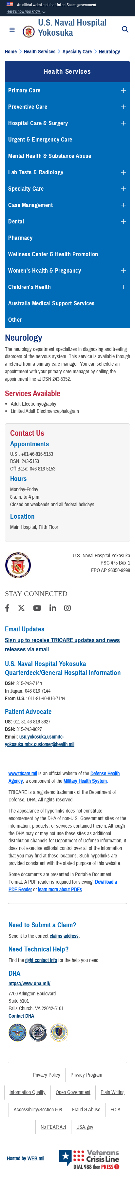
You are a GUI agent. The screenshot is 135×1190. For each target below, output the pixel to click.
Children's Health (29, 287)
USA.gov (84, 1127)
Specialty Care (26, 188)
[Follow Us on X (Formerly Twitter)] (21, 609)
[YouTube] (37, 609)
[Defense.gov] (18, 1031)
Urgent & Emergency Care (40, 139)
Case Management (30, 205)
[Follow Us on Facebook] (7, 609)
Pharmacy (20, 237)
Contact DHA (21, 1016)
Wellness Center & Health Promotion (53, 254)
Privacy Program (86, 1075)
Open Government (73, 1092)
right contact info (41, 960)
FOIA (115, 1109)
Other (15, 319)
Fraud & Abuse (86, 1109)
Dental (16, 221)
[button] (27, 12)
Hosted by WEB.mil (25, 1158)
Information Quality (28, 1092)
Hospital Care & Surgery (38, 123)
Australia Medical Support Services (51, 303)
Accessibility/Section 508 (38, 1109)
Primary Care (24, 90)
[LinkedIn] (52, 609)
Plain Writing (113, 1092)
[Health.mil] (38, 1031)
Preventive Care (27, 106)
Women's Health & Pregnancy (44, 270)
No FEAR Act (53, 1127)
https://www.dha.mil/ (29, 983)
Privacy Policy (46, 1075)
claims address (64, 936)
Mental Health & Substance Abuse (49, 156)
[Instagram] (67, 609)
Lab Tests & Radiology (36, 172)
